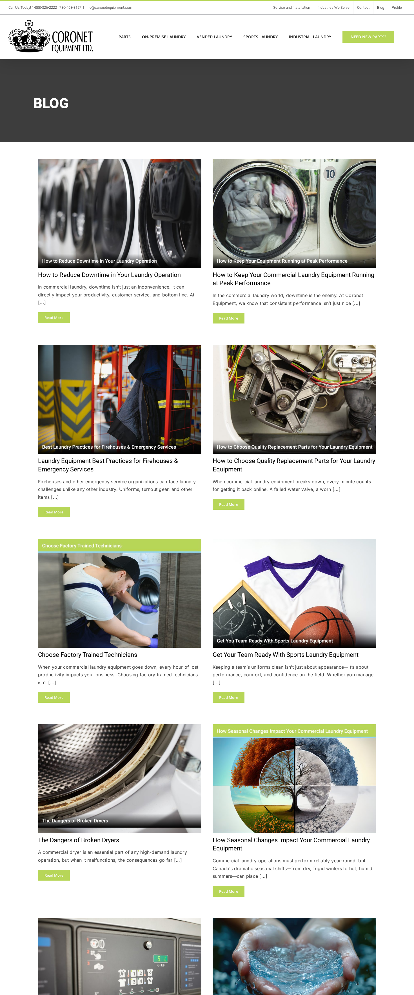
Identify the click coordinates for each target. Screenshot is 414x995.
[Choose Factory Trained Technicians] (119, 542)
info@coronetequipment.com (109, 7)
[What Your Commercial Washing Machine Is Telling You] (119, 921)
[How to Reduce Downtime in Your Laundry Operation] (119, 162)
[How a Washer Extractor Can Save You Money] (294, 921)
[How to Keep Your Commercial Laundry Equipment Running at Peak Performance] (294, 162)
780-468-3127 (70, 7)
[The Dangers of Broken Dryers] (119, 727)
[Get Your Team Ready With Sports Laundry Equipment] (294, 542)
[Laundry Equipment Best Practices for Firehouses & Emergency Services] (119, 348)
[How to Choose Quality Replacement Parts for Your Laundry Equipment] (294, 348)
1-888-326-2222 (44, 7)
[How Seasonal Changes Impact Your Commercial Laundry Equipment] (294, 727)
